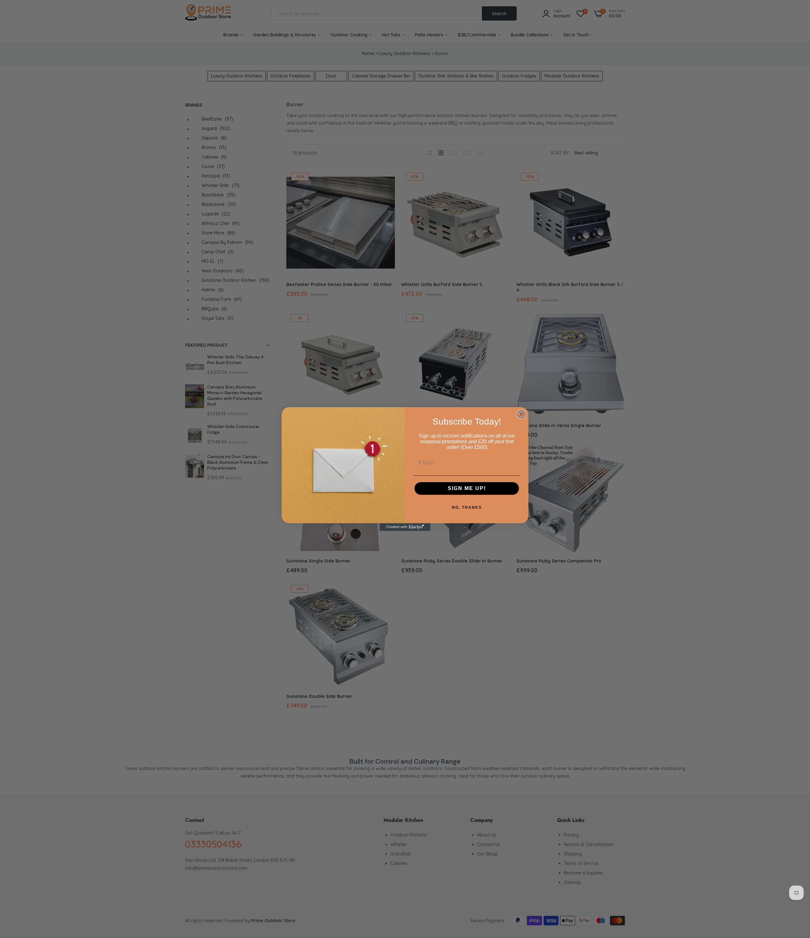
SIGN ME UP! (467, 488)
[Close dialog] (521, 414)
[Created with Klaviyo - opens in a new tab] (405, 527)
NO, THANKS (467, 507)
